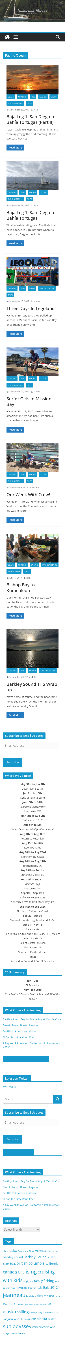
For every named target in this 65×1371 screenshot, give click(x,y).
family (38, 1281)
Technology (14, 571)
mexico (49, 1296)
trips (29, 103)
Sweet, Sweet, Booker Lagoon (20, 1025)
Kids (33, 97)
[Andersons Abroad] (32, 3)
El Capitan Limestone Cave (19, 1037)
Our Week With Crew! (28, 494)
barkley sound (13, 1257)
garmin (6, 1287)
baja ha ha (52, 1251)
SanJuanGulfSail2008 (48, 1312)
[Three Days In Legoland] (32, 271)
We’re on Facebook (18, 1153)
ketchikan (31, 1296)
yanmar (22, 1333)
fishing (49, 1281)
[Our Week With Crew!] (32, 457)
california (52, 1263)
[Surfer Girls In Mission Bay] (32, 361)
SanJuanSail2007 (13, 1319)
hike (13, 1288)
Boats (11, 97)
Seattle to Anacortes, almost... (21, 1031)
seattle (52, 1319)
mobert (58, 1296)
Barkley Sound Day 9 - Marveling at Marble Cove (32, 1019)
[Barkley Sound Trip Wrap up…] (32, 648)
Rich (36, 109)
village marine (10, 1333)
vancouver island (43, 1327)
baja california (37, 1251)
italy (39, 1288)
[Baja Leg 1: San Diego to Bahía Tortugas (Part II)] (32, 79)
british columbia (30, 1263)
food (57, 1281)
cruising (27, 1271)
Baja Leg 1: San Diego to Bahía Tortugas (31, 215)
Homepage (21, 1287)
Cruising (22, 97)
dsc (31, 1281)
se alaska (39, 1318)
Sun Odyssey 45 (15, 103)
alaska (11, 1250)
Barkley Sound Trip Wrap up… (31, 687)
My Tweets (9, 1086)
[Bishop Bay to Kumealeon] (32, 548)
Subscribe (13, 762)
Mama (37, 301)
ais (4, 1251)
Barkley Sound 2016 (39, 1256)
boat (13, 1263)
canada (10, 1272)
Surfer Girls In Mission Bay (28, 401)
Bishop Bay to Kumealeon (20, 587)
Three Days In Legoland (30, 308)
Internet (32, 1287)
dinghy (26, 1281)
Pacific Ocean (13, 1304)
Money (32, 670)
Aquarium (23, 1251)
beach (6, 1263)
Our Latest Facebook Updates (26, 1059)
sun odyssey (17, 1326)
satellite (28, 1319)
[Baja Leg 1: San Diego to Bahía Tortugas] (32, 175)
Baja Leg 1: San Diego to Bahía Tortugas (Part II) (31, 119)
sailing (43, 97)
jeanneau (14, 1295)
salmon (33, 1312)
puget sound (39, 1304)
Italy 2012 (50, 1287)
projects (29, 1304)
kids (39, 1295)
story (54, 97)
